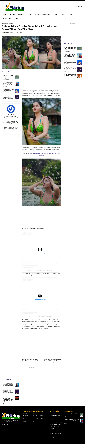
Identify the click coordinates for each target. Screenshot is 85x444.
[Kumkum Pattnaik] (11, 109)
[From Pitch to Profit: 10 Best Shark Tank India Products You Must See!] (17, 84)
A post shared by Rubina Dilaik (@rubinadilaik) (40, 270)
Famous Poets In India (56, 422)
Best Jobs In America (56, 424)
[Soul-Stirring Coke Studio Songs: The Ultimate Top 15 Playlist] (17, 97)
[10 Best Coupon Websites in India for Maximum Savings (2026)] (17, 77)
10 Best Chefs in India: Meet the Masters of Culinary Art (70, 75)
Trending (11, 23)
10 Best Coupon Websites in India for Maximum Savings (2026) (8, 76)
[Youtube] (79, 7)
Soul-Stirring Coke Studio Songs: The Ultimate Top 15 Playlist (8, 97)
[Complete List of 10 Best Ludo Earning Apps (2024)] (17, 91)
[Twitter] (76, 7)
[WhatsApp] (59, 32)
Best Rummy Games (56, 433)
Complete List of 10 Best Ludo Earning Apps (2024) (8, 90)
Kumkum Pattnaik (6, 32)
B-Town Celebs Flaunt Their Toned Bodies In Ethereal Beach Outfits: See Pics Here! (30, 361)
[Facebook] (74, 7)
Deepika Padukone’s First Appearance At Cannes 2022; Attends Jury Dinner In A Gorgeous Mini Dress (51, 361)
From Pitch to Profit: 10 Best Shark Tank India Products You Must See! (8, 83)
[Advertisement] (41, 80)
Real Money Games (55, 431)
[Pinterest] (56, 32)
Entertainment (5, 23)
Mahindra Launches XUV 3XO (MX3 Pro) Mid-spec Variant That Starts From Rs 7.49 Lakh (8, 399)
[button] (81, 6)
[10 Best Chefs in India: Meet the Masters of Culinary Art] (79, 76)
